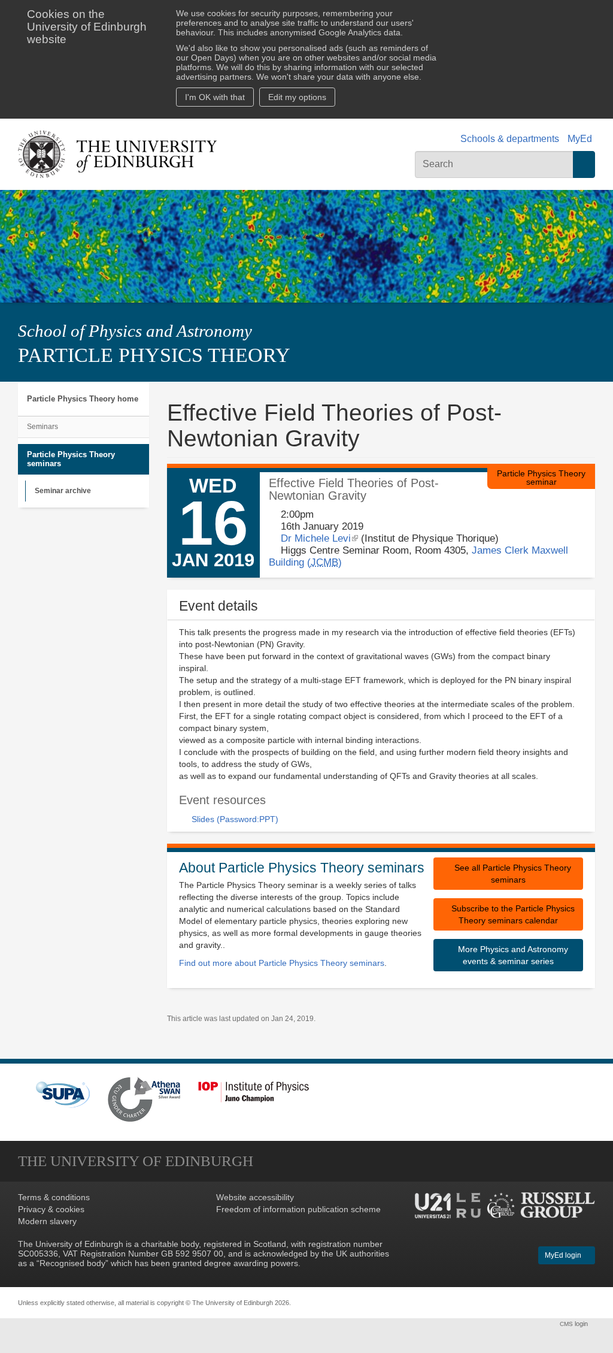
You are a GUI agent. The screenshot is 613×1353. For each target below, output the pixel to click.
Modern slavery (47, 1221)
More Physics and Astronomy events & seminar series (512, 955)
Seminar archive (63, 491)
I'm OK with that (215, 97)
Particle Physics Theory (154, 355)
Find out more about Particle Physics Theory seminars (281, 963)
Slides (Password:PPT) (235, 819)
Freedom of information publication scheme (298, 1209)
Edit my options (297, 97)
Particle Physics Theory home (82, 398)
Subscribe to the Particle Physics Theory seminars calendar (512, 914)
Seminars (42, 426)
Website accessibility (255, 1197)
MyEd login (564, 1255)
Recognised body (72, 1263)
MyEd (580, 139)
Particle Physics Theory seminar (541, 477)
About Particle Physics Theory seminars (301, 867)
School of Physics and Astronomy (135, 330)
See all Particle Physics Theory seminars (511, 873)
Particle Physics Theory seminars (71, 459)
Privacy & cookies (51, 1209)
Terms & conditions (54, 1197)
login (575, 1323)
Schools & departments (509, 139)
